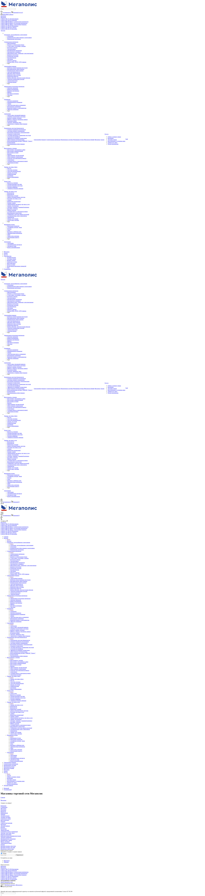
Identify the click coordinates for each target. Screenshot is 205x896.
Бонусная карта (11, 263)
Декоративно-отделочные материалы (20, 598)
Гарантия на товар (12, 262)
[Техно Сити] (18, 180)
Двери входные (5, 830)
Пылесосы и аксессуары (7, 849)
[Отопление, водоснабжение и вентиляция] (18, 33)
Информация (4, 813)
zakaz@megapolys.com (7, 882)
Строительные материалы (17, 554)
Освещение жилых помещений (9, 831)
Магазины (6, 251)
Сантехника (13, 626)
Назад (8, 539)
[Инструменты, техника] (18, 147)
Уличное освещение (6, 837)
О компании (7, 269)
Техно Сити (13, 693)
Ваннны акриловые (6, 834)
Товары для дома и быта (16, 679)
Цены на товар (11, 264)
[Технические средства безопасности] (18, 126)
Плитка (3, 844)
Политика (3, 810)
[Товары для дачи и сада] (18, 190)
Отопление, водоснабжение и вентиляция (21, 545)
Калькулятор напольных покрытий (16, 266)
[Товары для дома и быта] (18, 165)
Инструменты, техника (16, 660)
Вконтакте (7, 860)
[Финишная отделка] (18, 223)
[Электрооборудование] (18, 65)
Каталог (9, 541)
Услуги (6, 254)
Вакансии (3, 811)
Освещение (13, 611)
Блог (8, 267)
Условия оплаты (11, 257)
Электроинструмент (6, 843)
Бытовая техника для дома (8, 847)
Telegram (6, 862)
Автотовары (13, 755)
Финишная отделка (15, 738)
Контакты (3, 16)
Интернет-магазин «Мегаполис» (14, 885)
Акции (6, 253)
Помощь (3, 814)
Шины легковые (5, 841)
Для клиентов (7, 256)
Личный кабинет (5, 826)
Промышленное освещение (8, 839)
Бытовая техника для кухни (8, 846)
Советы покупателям (6, 823)
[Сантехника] (18, 112)
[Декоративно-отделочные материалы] (18, 85)
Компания (3, 805)
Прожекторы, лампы (6, 840)
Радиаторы (4, 828)
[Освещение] (18, 98)
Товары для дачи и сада (16, 705)
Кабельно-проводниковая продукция (11, 836)
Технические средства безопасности (20, 640)
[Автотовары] (18, 240)
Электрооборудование (16, 578)
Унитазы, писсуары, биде (7, 833)
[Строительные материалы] (18, 40)
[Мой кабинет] (1, 500)
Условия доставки (5, 817)
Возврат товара (11, 260)
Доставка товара (11, 259)
